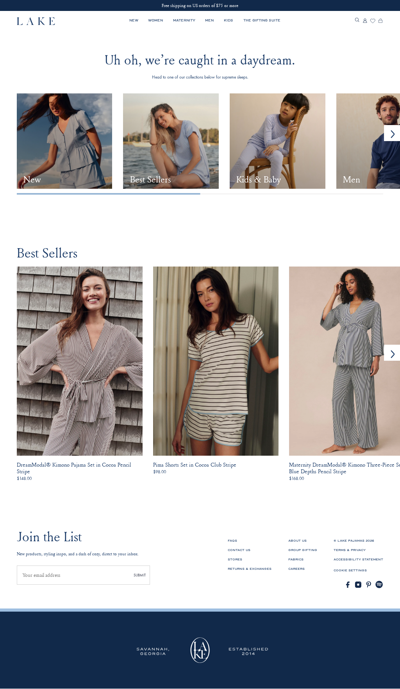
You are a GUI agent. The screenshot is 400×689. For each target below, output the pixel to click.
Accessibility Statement (358, 559)
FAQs (232, 540)
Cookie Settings (350, 570)
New (133, 20)
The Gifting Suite (261, 20)
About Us (297, 540)
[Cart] (380, 21)
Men (209, 20)
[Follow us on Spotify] (379, 585)
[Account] (365, 21)
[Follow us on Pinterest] (369, 585)
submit (140, 575)
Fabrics (296, 559)
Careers (296, 569)
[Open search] (357, 20)
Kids (228, 20)
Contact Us (239, 550)
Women (155, 20)
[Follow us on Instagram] (358, 585)
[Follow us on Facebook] (348, 585)
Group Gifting (302, 550)
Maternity (184, 20)
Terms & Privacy (350, 550)
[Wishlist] (372, 21)
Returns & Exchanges (249, 569)
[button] (392, 353)
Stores (235, 559)
